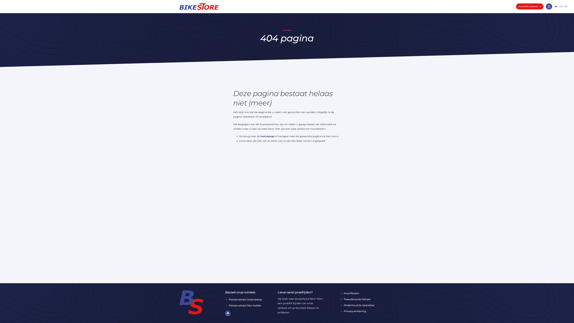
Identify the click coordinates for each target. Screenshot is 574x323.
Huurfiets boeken (528, 6)
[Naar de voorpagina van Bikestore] (199, 6)
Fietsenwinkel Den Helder (245, 305)
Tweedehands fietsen (357, 299)
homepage (268, 136)
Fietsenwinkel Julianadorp (245, 299)
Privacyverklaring (355, 311)
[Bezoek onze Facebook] (227, 313)
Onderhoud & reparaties (359, 305)
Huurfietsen (351, 293)
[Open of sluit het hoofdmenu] (549, 6)
